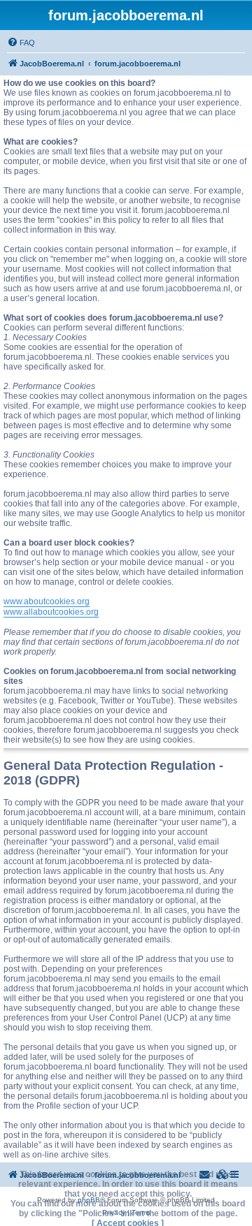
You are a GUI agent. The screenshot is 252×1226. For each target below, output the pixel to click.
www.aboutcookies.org (47, 601)
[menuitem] (21, 42)
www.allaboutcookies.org (51, 612)
